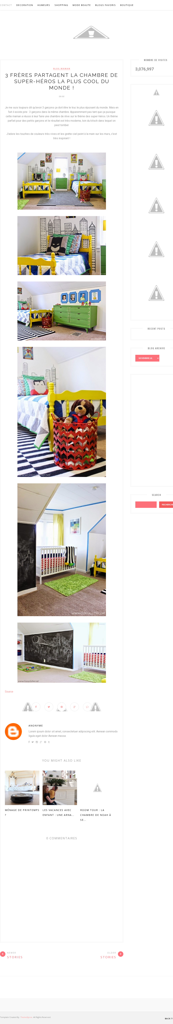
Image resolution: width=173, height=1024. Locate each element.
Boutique (127, 5)
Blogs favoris (105, 5)
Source (9, 691)
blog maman (61, 68)
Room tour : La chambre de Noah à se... (95, 814)
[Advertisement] (154, 429)
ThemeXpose (26, 1017)
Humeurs (44, 5)
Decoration (24, 5)
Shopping (61, 5)
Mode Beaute (82, 5)
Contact (6, 5)
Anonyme (36, 725)
